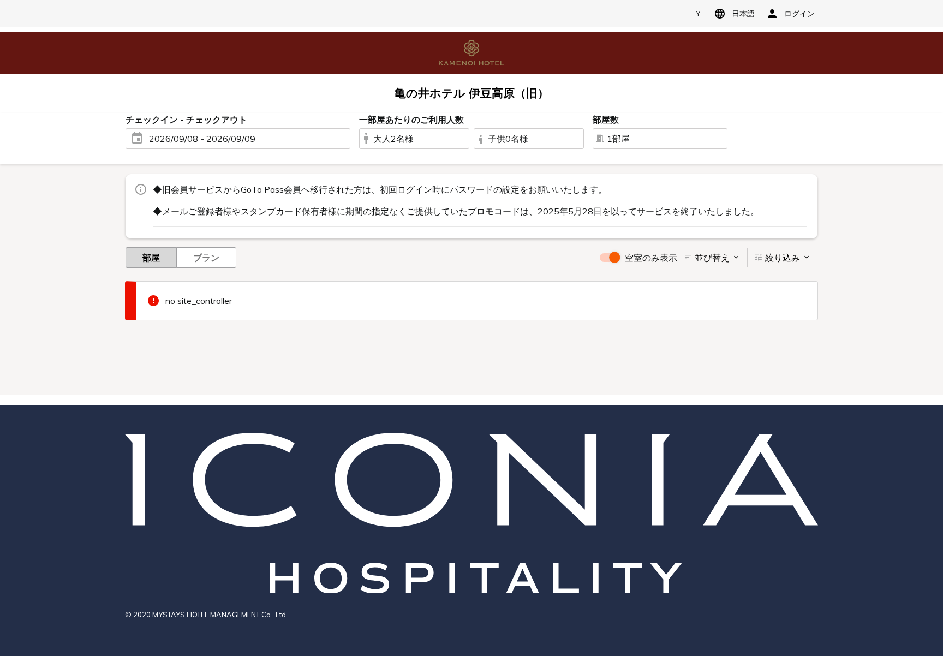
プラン (206, 257)
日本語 (743, 14)
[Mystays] (471, 51)
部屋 (151, 257)
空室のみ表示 (651, 257)
